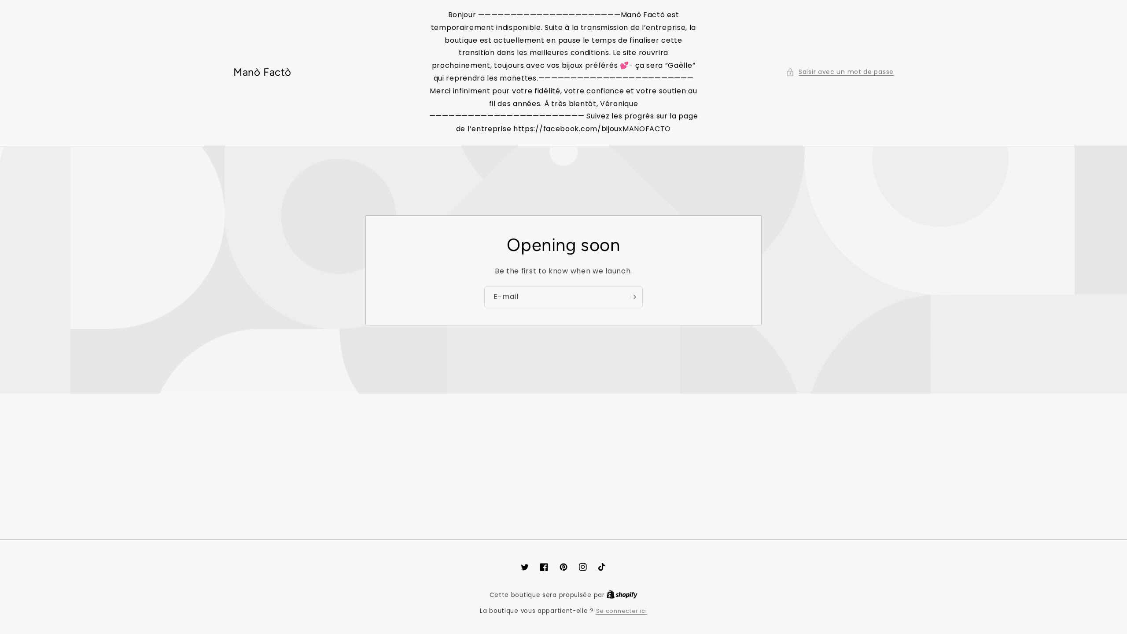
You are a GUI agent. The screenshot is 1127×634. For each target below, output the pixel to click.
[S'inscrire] (632, 297)
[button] (840, 71)
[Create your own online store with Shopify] (622, 595)
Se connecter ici (621, 611)
